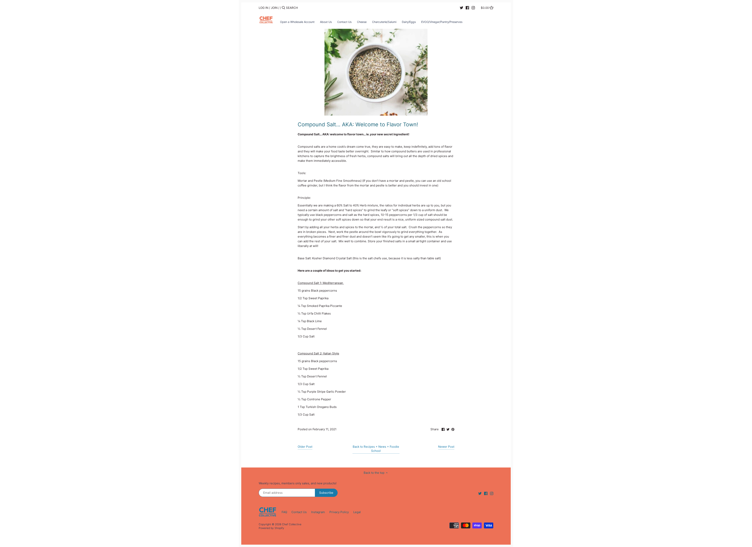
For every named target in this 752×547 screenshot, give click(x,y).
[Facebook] (467, 7)
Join (274, 8)
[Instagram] (473, 7)
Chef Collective (291, 524)
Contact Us (299, 512)
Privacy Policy (339, 512)
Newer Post (446, 446)
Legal (357, 512)
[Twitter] (461, 7)
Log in (263, 8)
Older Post (305, 446)
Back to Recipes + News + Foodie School (376, 449)
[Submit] (283, 8)
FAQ (284, 512)
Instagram (318, 512)
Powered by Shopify (271, 528)
